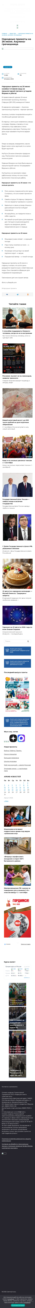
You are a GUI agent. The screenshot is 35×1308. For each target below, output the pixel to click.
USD (14, 969)
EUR (21, 969)
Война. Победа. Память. (13, 751)
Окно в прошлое (10, 754)
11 (8, 787)
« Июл (6, 801)
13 (16, 787)
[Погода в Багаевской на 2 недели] (26, 944)
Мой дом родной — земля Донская (17, 765)
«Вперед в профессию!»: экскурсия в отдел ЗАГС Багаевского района (14, 859)
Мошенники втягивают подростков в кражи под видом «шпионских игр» (17, 831)
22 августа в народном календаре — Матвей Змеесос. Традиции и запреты (17, 593)
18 (9, 790)
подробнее (11, 1299)
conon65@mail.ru (17, 21)
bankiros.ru (27, 977)
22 (24, 790)
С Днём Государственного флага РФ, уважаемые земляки (17, 547)
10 (5, 787)
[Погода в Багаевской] (17, 942)
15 (24, 787)
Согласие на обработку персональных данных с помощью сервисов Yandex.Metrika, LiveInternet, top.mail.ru (17, 1146)
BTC (28, 969)
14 (20, 787)
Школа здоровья (10, 761)
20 (17, 790)
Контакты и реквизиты (9, 1087)
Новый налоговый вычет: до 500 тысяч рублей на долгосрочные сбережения (16, 422)
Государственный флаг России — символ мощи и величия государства (16, 501)
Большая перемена (11, 758)
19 (12, 790)
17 (5, 790)
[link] (17, 25)
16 (28, 787)
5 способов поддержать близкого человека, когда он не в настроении (17, 332)
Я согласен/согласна (18, 1305)
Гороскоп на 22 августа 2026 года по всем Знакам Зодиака (17, 628)
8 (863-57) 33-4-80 (17, 17)
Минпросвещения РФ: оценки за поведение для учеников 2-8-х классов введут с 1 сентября (17, 890)
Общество (8, 67)
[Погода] (7, 944)
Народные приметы (10, 288)
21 (20, 790)
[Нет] (33, 1301)
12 (12, 787)
